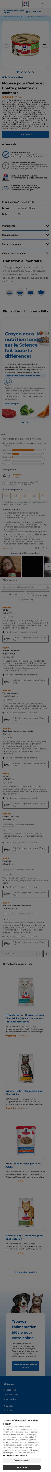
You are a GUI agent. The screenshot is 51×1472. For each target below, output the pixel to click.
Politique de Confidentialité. (15, 1455)
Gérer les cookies (21, 1460)
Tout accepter (22, 1467)
